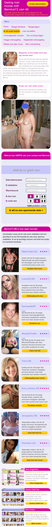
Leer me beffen (29, 31)
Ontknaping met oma (35, 296)
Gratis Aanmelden (37, 4)
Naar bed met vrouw (35, 460)
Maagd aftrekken (18, 27)
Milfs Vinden (36, 524)
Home (6, 26)
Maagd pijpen (33, 27)
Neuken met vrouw (34, 269)
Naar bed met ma (34, 433)
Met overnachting (33, 44)
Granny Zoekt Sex (36, 503)
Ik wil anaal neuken (12, 31)
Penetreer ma (34, 323)
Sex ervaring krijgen (35, 35)
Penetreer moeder (35, 405)
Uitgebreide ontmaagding (34, 40)
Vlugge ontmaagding (12, 40)
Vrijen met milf (34, 351)
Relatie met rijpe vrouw (13, 44)
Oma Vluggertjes (36, 483)
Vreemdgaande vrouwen (14, 35)
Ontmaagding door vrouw (35, 378)
